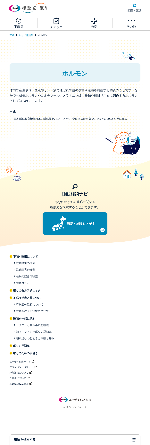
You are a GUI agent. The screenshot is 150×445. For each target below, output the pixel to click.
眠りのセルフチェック (27, 290)
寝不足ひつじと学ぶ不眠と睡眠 (35, 338)
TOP (12, 35)
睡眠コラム (23, 283)
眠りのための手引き (26, 353)
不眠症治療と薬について (28, 297)
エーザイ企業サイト (20, 361)
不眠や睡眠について (26, 256)
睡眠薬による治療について (32, 311)
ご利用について (18, 378)
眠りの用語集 (26, 35)
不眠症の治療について (29, 304)
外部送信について (19, 372)
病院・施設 (134, 10)
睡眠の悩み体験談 (27, 276)
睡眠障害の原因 (25, 263)
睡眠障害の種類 (25, 269)
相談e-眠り (28, 8)
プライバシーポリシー (21, 367)
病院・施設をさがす (81, 223)
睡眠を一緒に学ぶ (24, 318)
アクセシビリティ (19, 383)
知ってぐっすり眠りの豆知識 (34, 331)
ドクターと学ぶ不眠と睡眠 (32, 325)
